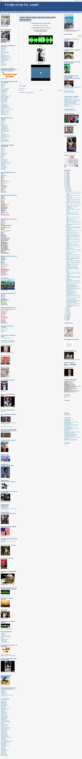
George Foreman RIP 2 (5, 97)
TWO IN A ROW (68, 253)
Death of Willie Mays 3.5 (5, 131)
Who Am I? (68, 271)
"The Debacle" (3, 633)
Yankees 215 (3, 120)
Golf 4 (2, 157)
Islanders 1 (3, 108)
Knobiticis (2, 331)
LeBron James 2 (4, 63)
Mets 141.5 (3, 122)
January (67, 314)
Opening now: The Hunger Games (71, 244)
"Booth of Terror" (4, 640)
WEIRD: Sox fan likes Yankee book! (70, 98)
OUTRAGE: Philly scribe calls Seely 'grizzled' (72, 100)
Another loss (68, 278)
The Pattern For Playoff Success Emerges (73, 276)
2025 (66, 172)
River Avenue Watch (4, 730)
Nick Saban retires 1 (4, 139)
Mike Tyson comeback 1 (5, 141)
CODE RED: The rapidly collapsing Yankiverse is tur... (71, 293)
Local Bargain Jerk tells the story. (6, 337)
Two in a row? (68, 275)
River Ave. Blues (4, 729)
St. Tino (2, 329)
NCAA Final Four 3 (4, 92)
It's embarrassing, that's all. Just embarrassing (73, 288)
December (68, 188)
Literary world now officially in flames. (70, 110)
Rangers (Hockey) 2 (4, 98)
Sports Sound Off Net (4, 735)
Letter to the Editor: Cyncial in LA (71, 302)
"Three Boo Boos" (4, 641)
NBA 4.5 (2, 156)
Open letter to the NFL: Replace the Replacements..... (72, 207)
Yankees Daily (3, 748)
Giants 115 (3, 150)
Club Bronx (3, 707)
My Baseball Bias (4, 718)
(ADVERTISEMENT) (69, 279)
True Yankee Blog (4, 740)
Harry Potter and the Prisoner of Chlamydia (73, 201)
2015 (66, 183)
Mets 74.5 (2, 50)
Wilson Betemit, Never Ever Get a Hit (70, 440)
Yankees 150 (3, 147)
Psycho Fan (3, 726)
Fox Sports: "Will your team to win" (70, 103)
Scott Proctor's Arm (4, 732)
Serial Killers (3, 694)
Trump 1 (2, 103)
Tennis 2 (2, 62)
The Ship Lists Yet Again (70, 208)
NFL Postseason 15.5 (4, 89)
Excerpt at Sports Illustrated (69, 106)
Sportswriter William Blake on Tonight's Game (72, 431)
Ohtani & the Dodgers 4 (5, 130)
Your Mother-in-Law (4, 695)
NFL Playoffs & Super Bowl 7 (6, 56)
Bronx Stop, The (4, 705)
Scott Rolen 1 (3, 168)
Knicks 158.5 (3, 48)
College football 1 (4, 101)
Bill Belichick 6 (3, 129)
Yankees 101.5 (3, 49)
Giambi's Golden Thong (68, 423)
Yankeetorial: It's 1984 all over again (72, 301)
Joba (2, 332)
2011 (66, 315)
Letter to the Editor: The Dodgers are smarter (73, 300)
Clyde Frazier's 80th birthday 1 (6, 107)
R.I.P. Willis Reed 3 (4, 159)
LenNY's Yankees (4, 716)
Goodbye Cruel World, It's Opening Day (71, 424)
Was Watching (3, 742)
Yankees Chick (3, 747)
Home (41, 90)
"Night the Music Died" (5, 639)
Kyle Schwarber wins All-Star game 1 (7, 109)
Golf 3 (2, 93)
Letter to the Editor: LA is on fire (71, 304)
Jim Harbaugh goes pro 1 (5, 140)
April (67, 311)
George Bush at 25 (67, 422)
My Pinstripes (3, 719)
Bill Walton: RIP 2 (4, 136)
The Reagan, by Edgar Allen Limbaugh (71, 434)
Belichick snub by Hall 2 (5, 60)
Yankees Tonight (4, 752)
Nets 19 (2, 152)
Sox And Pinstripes (4, 733)
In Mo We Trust (3, 714)
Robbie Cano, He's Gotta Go (69, 430)
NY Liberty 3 (3, 134)
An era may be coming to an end (71, 213)
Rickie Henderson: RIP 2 (5, 137)
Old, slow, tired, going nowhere (71, 299)
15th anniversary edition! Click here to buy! (71, 152)
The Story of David (4, 330)
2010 (66, 316)
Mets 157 (2, 85)
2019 (66, 179)
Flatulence (2, 691)
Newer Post (21, 90)
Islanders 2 (3, 61)
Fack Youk (3, 711)
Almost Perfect (3, 700)
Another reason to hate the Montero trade (72, 235)
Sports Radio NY (4, 734)
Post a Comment (22, 88)
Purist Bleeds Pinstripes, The (6, 727)
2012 (66, 187)
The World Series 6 (4, 90)
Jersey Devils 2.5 (4, 160)
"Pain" (2, 637)
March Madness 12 (4, 154)
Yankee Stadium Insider (5, 745)
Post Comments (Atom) (29, 92)
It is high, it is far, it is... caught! (21, 4)
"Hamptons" (3, 638)
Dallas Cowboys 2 (4, 99)
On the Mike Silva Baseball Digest (70, 102)
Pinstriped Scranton (4, 724)
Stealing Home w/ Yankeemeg (6, 737)
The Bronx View (3, 739)
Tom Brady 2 (3, 163)
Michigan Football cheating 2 (6, 162)
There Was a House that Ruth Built (70, 435)
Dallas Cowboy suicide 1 (5, 112)
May (67, 310)
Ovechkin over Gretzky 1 (5, 105)
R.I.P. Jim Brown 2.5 (4, 161)
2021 (66, 177)
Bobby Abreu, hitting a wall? (69, 419)
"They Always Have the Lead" (6, 635)
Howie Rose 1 (3, 65)
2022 (66, 176)
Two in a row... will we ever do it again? (72, 258)
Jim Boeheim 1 (3, 169)
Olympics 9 (3, 54)
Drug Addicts (3, 690)
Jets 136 (2, 148)
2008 (66, 318)
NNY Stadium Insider (4, 720)
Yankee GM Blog (4, 743)
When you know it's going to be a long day (73, 257)
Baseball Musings (4, 702)
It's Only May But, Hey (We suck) (70, 426)
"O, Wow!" (2, 634)
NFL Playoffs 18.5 (4, 125)
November (68, 189)
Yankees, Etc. (3, 753)
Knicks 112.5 (3, 151)
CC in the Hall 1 (3, 104)
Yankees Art (3, 746)
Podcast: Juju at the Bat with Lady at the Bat (72, 99)
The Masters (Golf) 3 (4, 59)
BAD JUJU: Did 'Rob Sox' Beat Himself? (72, 286)
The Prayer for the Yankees (69, 433)
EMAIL (76, 390)
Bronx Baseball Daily (4, 704)
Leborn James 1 (3, 166)
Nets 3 (2, 133)
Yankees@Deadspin (4, 754)
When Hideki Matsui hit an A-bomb (7, 426)
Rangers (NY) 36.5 (4, 124)
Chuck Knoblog (3, 706)
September (68, 191)
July (67, 308)
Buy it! (65, 167)
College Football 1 (4, 167)
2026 (66, 171)
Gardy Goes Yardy (4, 713)
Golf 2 (2, 138)
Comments (68, 446)
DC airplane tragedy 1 (4, 106)
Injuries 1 (2, 142)
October (67, 190)
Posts (67, 444)
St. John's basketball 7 (5, 127)
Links (67, 270)
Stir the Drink (3, 738)
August (67, 307)
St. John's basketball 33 (5, 88)
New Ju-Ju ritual (68, 290)
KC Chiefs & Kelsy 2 (4, 100)
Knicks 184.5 (3, 84)
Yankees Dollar (3, 749)
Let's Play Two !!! (68, 229)
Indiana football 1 (4, 64)
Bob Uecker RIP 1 (4, 102)
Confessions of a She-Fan (5, 708)
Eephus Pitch (3, 710)
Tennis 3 (2, 158)
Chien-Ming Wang (67, 420)
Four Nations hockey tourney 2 (6, 95)
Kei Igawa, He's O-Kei (68, 427)
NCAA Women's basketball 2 (6, 135)
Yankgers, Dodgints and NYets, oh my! (7, 342)
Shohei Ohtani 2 (3, 165)
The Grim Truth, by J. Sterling (69, 432)
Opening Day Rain (67, 429)
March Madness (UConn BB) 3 (6, 58)
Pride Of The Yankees (5, 725)
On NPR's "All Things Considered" (70, 101)
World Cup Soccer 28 (4, 51)
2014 (66, 184)
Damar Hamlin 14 (4, 153)
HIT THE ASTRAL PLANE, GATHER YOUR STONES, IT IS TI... (73, 306)
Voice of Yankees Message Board (7, 741)
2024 (66, 173)
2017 (66, 181)
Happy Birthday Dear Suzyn (70, 284)
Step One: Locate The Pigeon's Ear (71, 289)
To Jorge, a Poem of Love (68, 436)
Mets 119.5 (3, 149)
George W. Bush (4, 692)
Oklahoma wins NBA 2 (5, 96)
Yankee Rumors (3, 744)
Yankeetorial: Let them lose (70, 287)
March (67, 312)
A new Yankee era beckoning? (71, 294)
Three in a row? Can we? (70, 252)
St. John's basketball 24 (5, 52)
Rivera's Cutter (3, 731)
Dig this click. (3, 411)
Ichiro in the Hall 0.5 (4, 114)
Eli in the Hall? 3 (4, 94)
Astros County (3, 701)
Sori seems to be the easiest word (71, 234)
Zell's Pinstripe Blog (4, 755)
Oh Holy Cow (3, 723)
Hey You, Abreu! (67, 425)
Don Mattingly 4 (3, 91)
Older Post (60, 90)
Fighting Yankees (4, 712)
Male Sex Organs (4, 693)
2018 (66, 180)
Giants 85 (2, 86)
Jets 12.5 (2, 53)
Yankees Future (3, 751)
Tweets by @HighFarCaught (69, 92)
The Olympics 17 (4, 126)
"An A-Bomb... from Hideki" (5, 636)
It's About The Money (4, 715)
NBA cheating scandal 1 (5, 111)
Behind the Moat (4, 703)
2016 (66, 182)
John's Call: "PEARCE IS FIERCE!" (71, 285)
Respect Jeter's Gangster (5, 728)
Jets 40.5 (2, 87)
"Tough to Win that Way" (5, 642)
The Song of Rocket (4, 328)
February (67, 313)
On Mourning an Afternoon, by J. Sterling (71, 428)
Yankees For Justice (4, 750)
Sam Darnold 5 (3, 57)
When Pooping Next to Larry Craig (70, 439)
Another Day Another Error (70, 220)
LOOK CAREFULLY (69, 259)
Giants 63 (2, 123)
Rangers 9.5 (3, 155)
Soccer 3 (2, 132)
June (67, 309)
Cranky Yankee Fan (4, 709)
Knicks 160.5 (3, 121)
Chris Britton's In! (67, 421)
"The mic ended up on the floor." (71, 298)
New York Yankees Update (5, 722)
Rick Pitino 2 (3, 164)
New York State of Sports (5, 721)
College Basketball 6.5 (5, 128)
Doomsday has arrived (69, 248)
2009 (66, 317)
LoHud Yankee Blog (4, 717)
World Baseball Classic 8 (5, 55)
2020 (66, 178)
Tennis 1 (2, 110)
